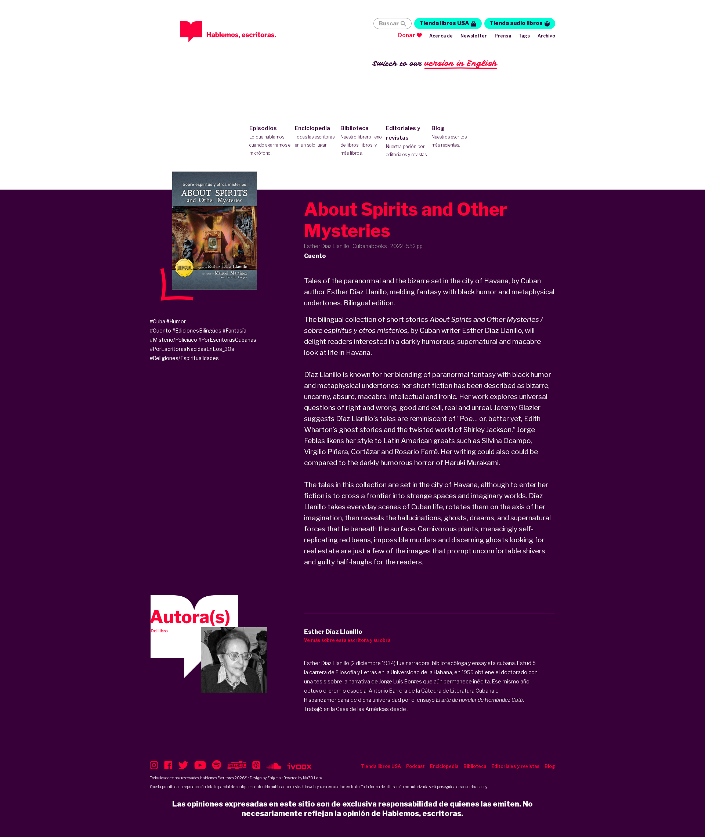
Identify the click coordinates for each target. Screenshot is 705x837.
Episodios (270, 140)
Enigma (274, 778)
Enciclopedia (315, 136)
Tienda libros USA (444, 23)
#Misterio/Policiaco (173, 340)
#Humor (176, 321)
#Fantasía (234, 330)
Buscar (389, 23)
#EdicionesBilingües (196, 330)
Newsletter (473, 36)
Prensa (503, 36)
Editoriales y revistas (407, 141)
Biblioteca (361, 140)
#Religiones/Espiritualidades (184, 358)
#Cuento (160, 330)
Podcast (415, 766)
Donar (406, 35)
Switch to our (435, 63)
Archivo (546, 36)
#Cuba (157, 321)
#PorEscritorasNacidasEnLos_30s (192, 349)
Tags (524, 36)
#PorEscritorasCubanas (227, 340)
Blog (449, 136)
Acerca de (441, 36)
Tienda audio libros (516, 23)
